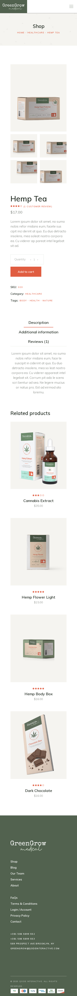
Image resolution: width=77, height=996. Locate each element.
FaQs (14, 897)
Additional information (38, 332)
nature (48, 300)
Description (38, 322)
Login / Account (20, 909)
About (14, 885)
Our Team (17, 873)
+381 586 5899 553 (22, 938)
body (23, 300)
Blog (13, 867)
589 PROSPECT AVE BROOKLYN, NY (32, 943)
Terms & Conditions (23, 903)
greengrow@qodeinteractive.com (34, 948)
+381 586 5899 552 (22, 934)
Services (16, 879)
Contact (15, 921)
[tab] (38, 322)
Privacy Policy (19, 915)
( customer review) (38, 206)
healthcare (33, 294)
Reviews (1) (38, 341)
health (35, 300)
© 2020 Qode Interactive (26, 981)
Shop (13, 861)
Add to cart (26, 272)
